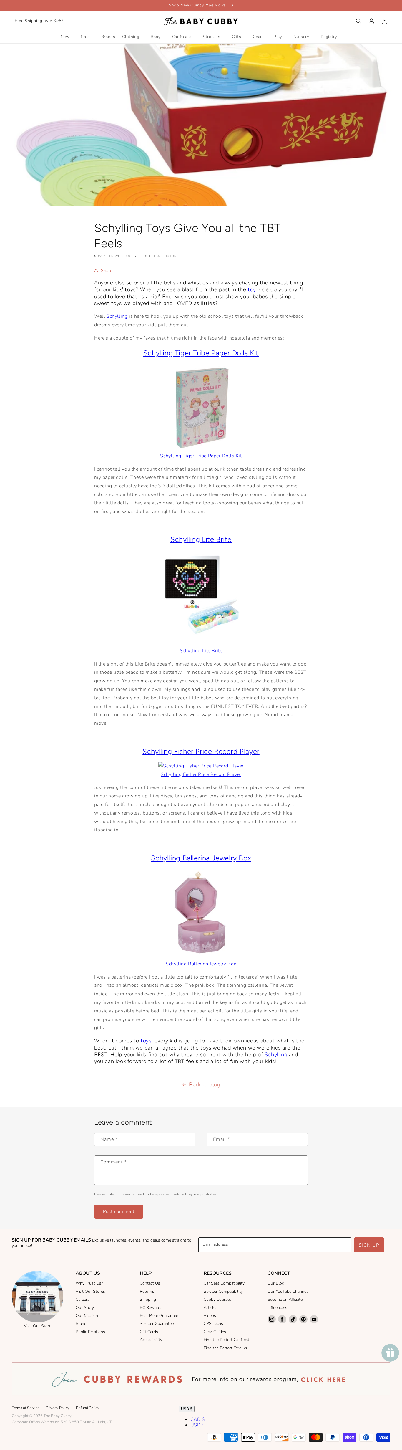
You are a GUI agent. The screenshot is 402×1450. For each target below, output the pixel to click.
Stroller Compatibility (223, 1291)
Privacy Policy (57, 1408)
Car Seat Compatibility (224, 1283)
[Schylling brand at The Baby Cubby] (201, 766)
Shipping (148, 1299)
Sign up (369, 1245)
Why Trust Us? (89, 1283)
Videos (210, 1315)
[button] (358, 21)
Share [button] (106, 270)
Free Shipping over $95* (39, 21)
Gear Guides (215, 1332)
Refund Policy (87, 1408)
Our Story (85, 1307)
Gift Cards (149, 1332)
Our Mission (87, 1315)
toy (252, 289)
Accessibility (151, 1340)
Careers (82, 1299)
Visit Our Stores (90, 1291)
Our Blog (276, 1283)
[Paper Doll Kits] (201, 407)
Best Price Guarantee (159, 1315)
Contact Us (150, 1283)
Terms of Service (25, 1408)
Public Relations (90, 1332)
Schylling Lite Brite (201, 539)
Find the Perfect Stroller (225, 1348)
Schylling (117, 316)
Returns (147, 1291)
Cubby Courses (218, 1299)
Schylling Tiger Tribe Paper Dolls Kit (201, 353)
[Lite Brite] (201, 594)
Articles (210, 1307)
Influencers (277, 1307)
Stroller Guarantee (157, 1323)
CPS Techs (213, 1323)
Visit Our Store (37, 1326)
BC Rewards (151, 1307)
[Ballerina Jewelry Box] (201, 955)
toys (146, 1040)
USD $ (186, 1409)
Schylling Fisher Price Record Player (201, 751)
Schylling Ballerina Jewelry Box (201, 858)
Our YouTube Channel (288, 1291)
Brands (82, 1323)
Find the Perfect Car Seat (226, 1340)
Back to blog (204, 1084)
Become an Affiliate (285, 1299)
